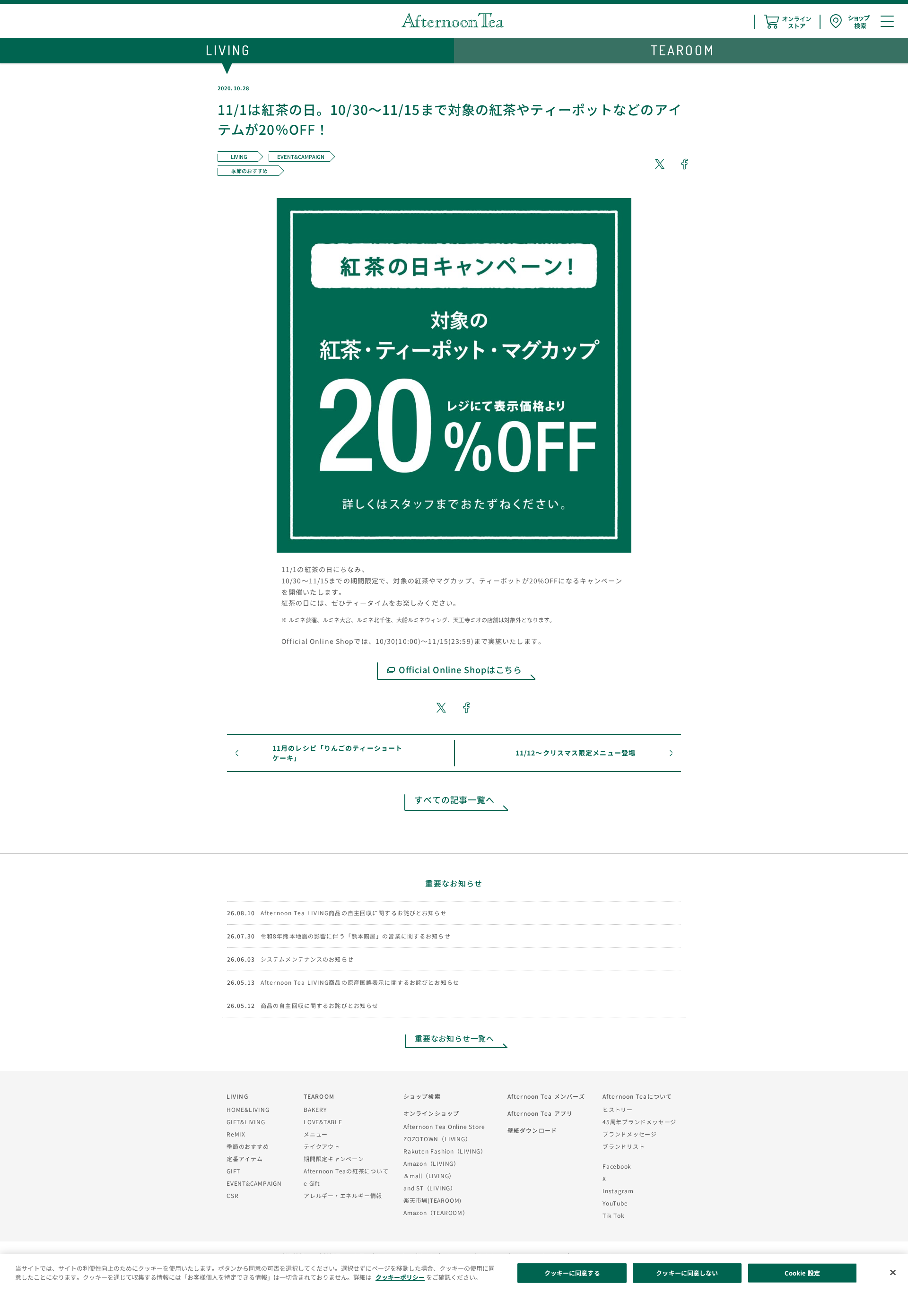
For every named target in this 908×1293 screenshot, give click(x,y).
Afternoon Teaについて (637, 1096)
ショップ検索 (422, 1096)
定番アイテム (245, 1158)
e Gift (312, 1183)
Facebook (616, 1166)
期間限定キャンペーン (334, 1158)
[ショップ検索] (850, 21)
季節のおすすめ (248, 1146)
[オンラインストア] (787, 22)
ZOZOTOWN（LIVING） (437, 1139)
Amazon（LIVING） (431, 1163)
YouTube (615, 1203)
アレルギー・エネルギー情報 (343, 1195)
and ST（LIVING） (429, 1188)
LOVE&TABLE (323, 1122)
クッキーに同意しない (687, 1272)
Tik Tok (613, 1215)
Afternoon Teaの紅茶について (346, 1171)
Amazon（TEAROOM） (436, 1212)
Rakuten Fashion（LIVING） (445, 1151)
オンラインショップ (431, 1113)
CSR (232, 1195)
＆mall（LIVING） (429, 1176)
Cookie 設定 (802, 1272)
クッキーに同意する (572, 1272)
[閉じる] (892, 1272)
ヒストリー (617, 1109)
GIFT (233, 1171)
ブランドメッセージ (629, 1134)
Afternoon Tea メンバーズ (546, 1096)
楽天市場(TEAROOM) (432, 1200)
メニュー (316, 1134)
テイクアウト (322, 1146)
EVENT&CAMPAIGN (254, 1183)
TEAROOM (319, 1096)
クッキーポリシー (400, 1277)
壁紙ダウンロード (532, 1130)
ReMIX (236, 1134)
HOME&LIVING (248, 1109)
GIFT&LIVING (246, 1122)
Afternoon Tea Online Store (444, 1126)
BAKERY (315, 1109)
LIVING (237, 1096)
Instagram (618, 1191)
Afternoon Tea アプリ (540, 1113)
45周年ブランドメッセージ (639, 1122)
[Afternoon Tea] (453, 20)
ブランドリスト (623, 1146)
